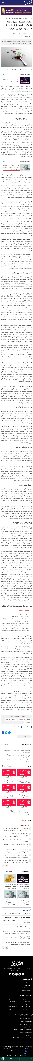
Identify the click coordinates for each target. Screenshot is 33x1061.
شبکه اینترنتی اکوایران (26, 1024)
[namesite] (27, 2)
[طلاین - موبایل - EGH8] (16, 11)
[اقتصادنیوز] (16, 963)
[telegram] (13, 974)
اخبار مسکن (12, 1001)
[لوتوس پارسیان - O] (16, 1059)
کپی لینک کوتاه (27, 736)
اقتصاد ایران (27, 727)
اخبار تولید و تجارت (25, 1006)
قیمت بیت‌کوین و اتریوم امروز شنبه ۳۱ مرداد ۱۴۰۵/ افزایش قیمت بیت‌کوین (16, 921)
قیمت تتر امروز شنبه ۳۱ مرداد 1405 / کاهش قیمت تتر (17, 917)
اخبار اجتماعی (11, 1006)
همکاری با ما (27, 988)
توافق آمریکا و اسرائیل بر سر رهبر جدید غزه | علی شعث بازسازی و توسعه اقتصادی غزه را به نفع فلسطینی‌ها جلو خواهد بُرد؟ (16, 856)
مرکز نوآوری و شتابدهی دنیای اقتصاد (22, 1038)
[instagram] (16, 974)
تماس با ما (27, 985)
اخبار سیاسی (12, 999)
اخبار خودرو (27, 1004)
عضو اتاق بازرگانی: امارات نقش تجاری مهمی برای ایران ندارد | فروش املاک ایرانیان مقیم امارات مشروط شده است (15, 830)
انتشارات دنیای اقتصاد (26, 1032)
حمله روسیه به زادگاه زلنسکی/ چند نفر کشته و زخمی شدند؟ (15, 840)
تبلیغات (28, 983)
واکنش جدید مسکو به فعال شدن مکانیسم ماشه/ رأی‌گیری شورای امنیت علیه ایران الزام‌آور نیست (15, 615)
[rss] (10, 974)
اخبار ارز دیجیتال (25, 1009)
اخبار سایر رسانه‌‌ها (10, 1009)
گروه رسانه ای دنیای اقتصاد (25, 1018)
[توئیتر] (6, 732)
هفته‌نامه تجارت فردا (26, 1027)
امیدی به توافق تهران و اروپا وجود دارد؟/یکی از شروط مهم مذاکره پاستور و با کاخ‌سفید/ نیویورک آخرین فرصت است (15, 625)
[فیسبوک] (3, 732)
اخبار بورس (27, 1001)
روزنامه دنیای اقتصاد (26, 1021)
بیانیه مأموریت (26, 990)
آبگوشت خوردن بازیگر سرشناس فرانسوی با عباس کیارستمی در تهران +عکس (18, 938)
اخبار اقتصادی (24, 34)
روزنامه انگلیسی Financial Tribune (23, 1029)
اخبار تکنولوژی (11, 1004)
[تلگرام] (9, 732)
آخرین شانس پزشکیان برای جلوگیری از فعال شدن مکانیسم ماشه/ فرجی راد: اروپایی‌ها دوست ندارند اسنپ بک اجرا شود (15, 629)
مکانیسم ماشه (16, 727)
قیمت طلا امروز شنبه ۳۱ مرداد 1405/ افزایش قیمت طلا (17, 914)
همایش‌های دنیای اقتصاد (25, 1035)
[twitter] (19, 974)
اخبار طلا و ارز (26, 999)
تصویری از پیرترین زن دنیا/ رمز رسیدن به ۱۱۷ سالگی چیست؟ (18, 927)
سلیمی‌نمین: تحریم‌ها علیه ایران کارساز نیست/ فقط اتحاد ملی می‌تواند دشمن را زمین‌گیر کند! (15, 620)
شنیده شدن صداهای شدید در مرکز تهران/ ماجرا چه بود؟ (16, 845)
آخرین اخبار (26, 910)
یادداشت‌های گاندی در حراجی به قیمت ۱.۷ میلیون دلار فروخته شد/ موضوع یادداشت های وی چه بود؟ (17, 943)
